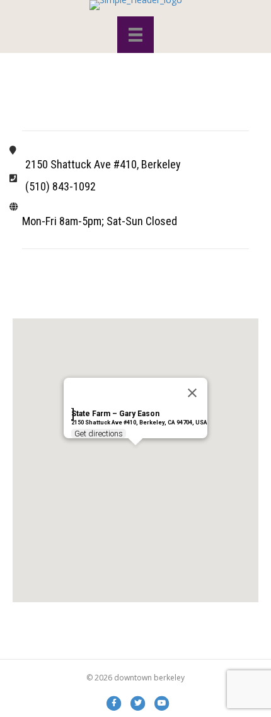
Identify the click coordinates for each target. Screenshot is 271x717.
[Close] (192, 393)
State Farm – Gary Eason (115, 413)
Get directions (98, 433)
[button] (135, 452)
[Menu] (135, 34)
